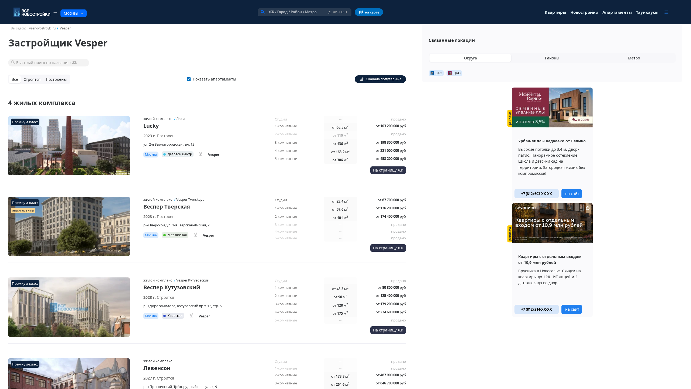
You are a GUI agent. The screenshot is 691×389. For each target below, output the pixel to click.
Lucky (151, 125)
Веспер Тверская (166, 206)
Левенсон (156, 368)
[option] (552, 144)
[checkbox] (212, 79)
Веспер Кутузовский (171, 287)
